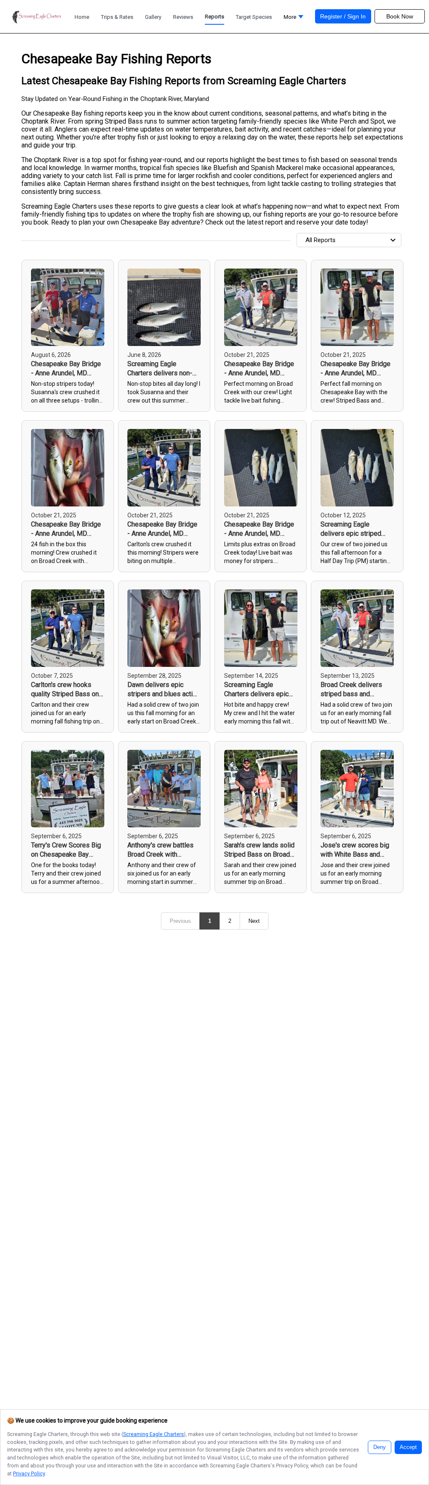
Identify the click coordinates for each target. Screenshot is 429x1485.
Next (254, 921)
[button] (293, 19)
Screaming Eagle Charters (153, 1434)
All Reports (320, 240)
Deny (379, 1447)
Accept (408, 1447)
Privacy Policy (29, 1473)
